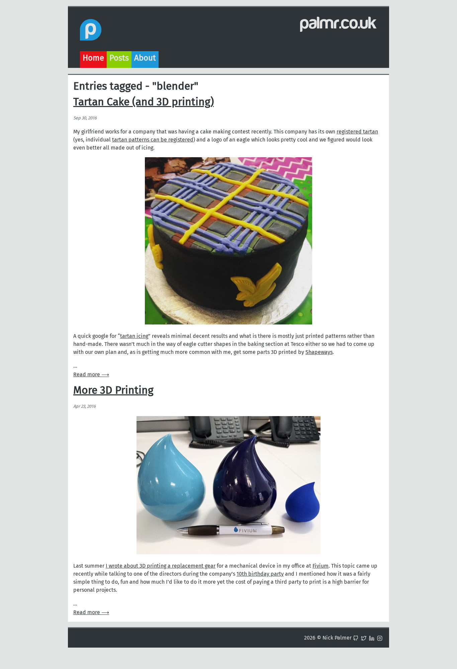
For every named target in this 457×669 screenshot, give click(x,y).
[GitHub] (356, 638)
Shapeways (319, 352)
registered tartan (357, 131)
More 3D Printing (113, 390)
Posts (119, 58)
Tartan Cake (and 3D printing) (143, 101)
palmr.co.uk (338, 23)
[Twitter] (364, 638)
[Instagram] (380, 638)
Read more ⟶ (91, 374)
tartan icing (134, 336)
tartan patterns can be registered (152, 139)
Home (93, 58)
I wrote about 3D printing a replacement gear (160, 566)
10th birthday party (260, 574)
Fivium (320, 566)
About (145, 58)
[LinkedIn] (372, 638)
